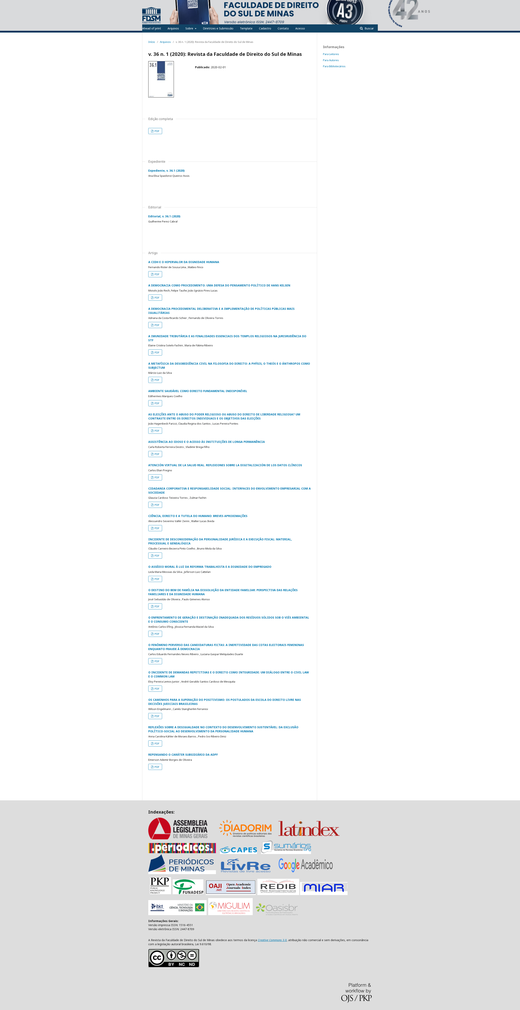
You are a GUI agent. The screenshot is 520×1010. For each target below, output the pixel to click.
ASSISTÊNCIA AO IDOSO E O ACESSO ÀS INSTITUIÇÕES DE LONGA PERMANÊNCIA (206, 442)
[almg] (182, 838)
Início (151, 42)
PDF (156, 131)
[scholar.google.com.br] (305, 872)
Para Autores (331, 60)
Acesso (300, 28)
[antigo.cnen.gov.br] (245, 872)
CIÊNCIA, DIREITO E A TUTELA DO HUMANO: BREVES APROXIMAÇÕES (197, 516)
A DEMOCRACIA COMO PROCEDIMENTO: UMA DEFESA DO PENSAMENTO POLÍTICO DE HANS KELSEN (219, 285)
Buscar (369, 28)
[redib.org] (278, 893)
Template (246, 28)
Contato (283, 28)
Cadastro (265, 28)
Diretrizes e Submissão (218, 28)
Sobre (189, 28)
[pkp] (160, 893)
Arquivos (173, 28)
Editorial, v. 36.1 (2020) (164, 216)
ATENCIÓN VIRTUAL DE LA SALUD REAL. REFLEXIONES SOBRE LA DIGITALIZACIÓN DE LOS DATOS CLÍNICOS (225, 465)
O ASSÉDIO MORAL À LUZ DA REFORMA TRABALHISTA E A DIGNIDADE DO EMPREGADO (209, 567)
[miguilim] (230, 914)
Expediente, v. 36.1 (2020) (166, 170)
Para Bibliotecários (334, 66)
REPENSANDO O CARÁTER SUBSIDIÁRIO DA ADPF (183, 754)
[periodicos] (182, 852)
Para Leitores (331, 54)
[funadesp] (188, 893)
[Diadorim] (245, 838)
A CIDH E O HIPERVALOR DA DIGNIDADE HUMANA (183, 262)
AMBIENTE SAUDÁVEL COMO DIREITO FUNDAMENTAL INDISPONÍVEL (197, 391)
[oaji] (231, 893)
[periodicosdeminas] (182, 872)
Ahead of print (151, 28)
